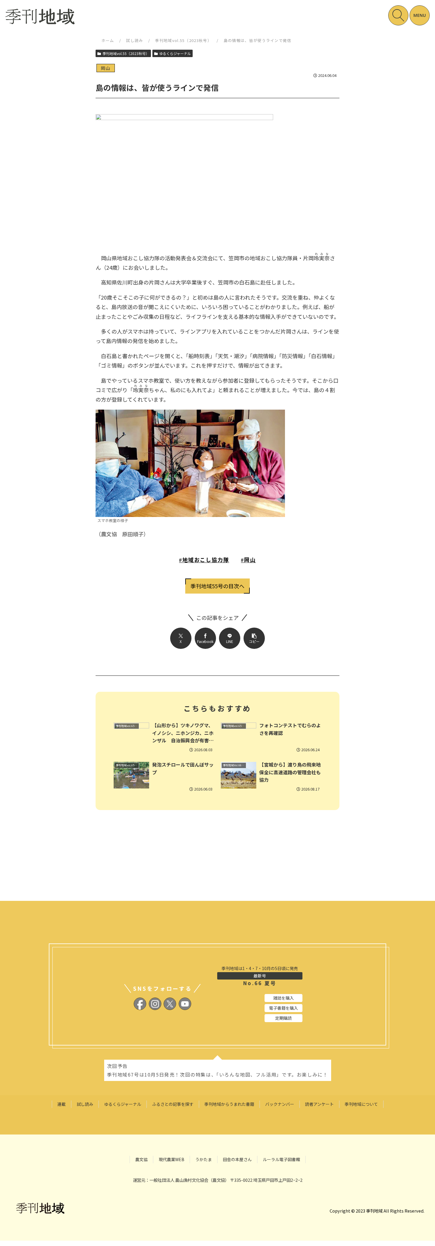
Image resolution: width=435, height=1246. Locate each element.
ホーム (108, 40)
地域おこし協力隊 (205, 559)
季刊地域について (361, 1104)
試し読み (134, 40)
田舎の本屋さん (237, 1159)
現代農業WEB (171, 1159)
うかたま (203, 1159)
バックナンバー (279, 1104)
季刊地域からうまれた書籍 (229, 1104)
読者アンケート (319, 1104)
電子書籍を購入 (283, 1008)
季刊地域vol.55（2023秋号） (183, 40)
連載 (61, 1104)
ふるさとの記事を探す (173, 1104)
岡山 (250, 559)
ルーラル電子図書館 (281, 1159)
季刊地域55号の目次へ (217, 586)
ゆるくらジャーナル (175, 53)
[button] (254, 638)
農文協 (141, 1159)
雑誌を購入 (283, 998)
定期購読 (283, 1018)
